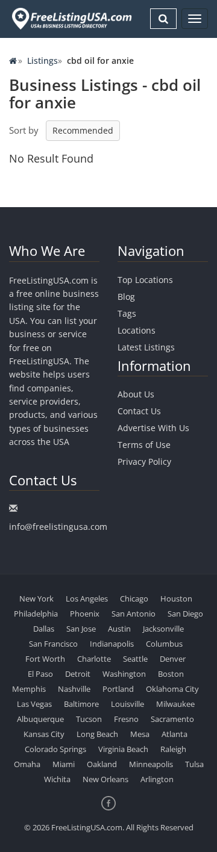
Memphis (29, 688)
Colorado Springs (55, 749)
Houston (176, 598)
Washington (124, 673)
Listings (42, 60)
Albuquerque (40, 719)
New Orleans (105, 779)
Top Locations (145, 279)
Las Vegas (34, 703)
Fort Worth (45, 658)
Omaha (27, 764)
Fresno (126, 719)
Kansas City (44, 734)
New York (36, 598)
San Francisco (53, 643)
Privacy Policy (144, 461)
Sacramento (172, 719)
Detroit (77, 673)
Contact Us (139, 411)
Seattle (135, 658)
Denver (173, 658)
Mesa (139, 734)
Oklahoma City (172, 688)
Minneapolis (151, 764)
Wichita (57, 779)
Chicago (134, 598)
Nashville (74, 688)
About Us (136, 394)
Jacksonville (163, 628)
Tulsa (194, 764)
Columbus (164, 643)
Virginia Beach (123, 749)
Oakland (102, 764)
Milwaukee (175, 703)
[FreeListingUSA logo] (70, 18)
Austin (119, 628)
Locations (137, 330)
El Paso (40, 673)
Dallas (43, 628)
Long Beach (97, 734)
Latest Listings (146, 347)
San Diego (185, 613)
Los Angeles (87, 598)
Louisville (127, 703)
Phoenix (84, 613)
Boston (171, 673)
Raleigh (173, 749)
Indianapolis (112, 643)
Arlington (157, 779)
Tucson (89, 719)
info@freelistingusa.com (58, 526)
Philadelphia (36, 613)
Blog (126, 296)
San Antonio (134, 613)
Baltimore (81, 703)
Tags (127, 313)
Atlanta (174, 734)
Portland (118, 688)
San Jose (81, 628)
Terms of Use (144, 444)
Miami (63, 764)
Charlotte (94, 658)
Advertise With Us (153, 428)
